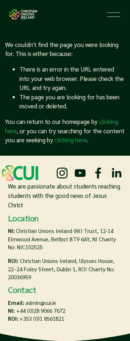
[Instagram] (62, 173)
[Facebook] (98, 173)
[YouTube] (80, 173)
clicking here (71, 140)
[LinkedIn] (116, 173)
